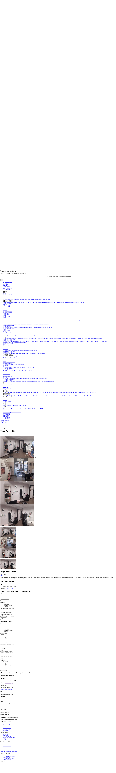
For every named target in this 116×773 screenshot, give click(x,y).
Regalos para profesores (31, 392)
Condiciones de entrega (7, 726)
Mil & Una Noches (54, 302)
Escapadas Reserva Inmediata (31, 320)
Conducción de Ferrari (10, 381)
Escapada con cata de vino (48, 320)
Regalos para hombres (15, 392)
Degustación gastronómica (26, 353)
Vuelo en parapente (31, 378)
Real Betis (42, 338)
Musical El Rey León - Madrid (12, 341)
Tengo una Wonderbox (7, 288)
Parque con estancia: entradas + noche (66, 335)
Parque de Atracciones (37, 335)
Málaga (16, 405)
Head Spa (30, 367)
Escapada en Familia (31, 324)
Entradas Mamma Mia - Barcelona (17, 299)
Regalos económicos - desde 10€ (27, 302)
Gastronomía (5, 344)
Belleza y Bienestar (6, 368)
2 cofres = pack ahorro (7, 303)
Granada (20, 405)
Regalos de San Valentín (74, 395)
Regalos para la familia (38, 302)
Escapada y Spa (23, 320)
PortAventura (25, 335)
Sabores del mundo (18, 350)
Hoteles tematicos (20, 327)
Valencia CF (50, 338)
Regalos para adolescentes (58, 392)
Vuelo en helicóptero (18, 378)
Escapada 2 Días (71, 320)
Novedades (5, 304)
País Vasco (12, 408)
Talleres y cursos (74, 302)
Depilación (24, 370)
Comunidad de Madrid (38, 408)
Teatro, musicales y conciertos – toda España (26, 341)
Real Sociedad (56, 338)
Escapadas (5, 315)
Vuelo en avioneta (38, 378)
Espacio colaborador (7, 746)
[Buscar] (12, 270)
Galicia (4, 408)
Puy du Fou (8, 335)
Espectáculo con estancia (86, 341)
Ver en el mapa (9, 433)
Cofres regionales (67, 302)
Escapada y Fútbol (83, 320)
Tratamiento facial (20, 364)
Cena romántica (25, 350)
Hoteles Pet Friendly (46, 299)
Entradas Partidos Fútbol (7, 338)
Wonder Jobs (5, 738)
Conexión (2, 421)
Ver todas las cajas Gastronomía (9, 357)
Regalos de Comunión (50, 395)
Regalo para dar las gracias (41, 395)
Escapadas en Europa (7, 324)
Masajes (7, 364)
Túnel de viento (45, 378)
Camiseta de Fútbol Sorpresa (17, 338)
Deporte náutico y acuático (8, 384)
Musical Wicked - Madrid (77, 341)
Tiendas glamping (13, 327)
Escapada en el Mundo (15, 324)
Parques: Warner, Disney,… (16, 302)
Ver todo (10, 294)
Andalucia (8, 408)
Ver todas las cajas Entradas (8, 343)
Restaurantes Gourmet (10, 350)
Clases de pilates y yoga (35, 370)
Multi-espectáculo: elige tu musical (98, 341)
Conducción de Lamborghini (20, 381)
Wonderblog (5, 730)
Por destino (5, 400)
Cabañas (25, 327)
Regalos (4, 424)
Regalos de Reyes (65, 395)
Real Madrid (25, 338)
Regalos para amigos (49, 392)
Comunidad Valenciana (29, 408)
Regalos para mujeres (23, 392)
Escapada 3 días (77, 320)
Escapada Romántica (7, 320)
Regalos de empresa (7, 417)
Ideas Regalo (5, 284)
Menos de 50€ (18, 399)
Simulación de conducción (49, 381)
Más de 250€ (42, 399)
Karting (36, 381)
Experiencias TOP (6, 306)
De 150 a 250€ (37, 399)
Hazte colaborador (6, 744)
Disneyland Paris (20, 335)
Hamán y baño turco (10, 367)
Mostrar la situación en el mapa (6, 689)
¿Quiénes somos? (6, 734)
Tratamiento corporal (13, 364)
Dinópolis (57, 335)
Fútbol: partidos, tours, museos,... (30, 299)
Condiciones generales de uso (8, 758)
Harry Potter (30, 335)
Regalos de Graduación (13, 395)
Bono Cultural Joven (7, 307)
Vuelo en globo (40, 299)
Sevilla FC (46, 338)
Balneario (17, 367)
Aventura (4, 372)
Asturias (23, 408)
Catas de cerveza (18, 353)
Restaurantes (5, 348)
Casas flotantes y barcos (31, 327)
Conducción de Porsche (30, 381)
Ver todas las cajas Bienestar (8, 371)
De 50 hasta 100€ (24, 399)
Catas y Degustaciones (7, 351)
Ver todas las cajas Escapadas (8, 328)
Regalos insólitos (61, 302)
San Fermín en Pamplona (8, 412)
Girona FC (61, 338)
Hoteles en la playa (23, 324)
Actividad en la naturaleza (18, 384)
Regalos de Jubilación (32, 395)
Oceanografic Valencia (51, 335)
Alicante (23, 405)
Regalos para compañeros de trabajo (78, 392)
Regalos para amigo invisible (90, 392)
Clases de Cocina (15, 356)
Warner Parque (14, 335)
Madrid (4, 405)
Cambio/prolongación (7, 728)
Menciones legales (6, 757)
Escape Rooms (16, 342)
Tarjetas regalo (5, 285)
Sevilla (11, 405)
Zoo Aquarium (44, 335)
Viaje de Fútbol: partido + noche (87, 338)
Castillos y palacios (46, 327)
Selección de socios (6, 739)
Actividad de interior (27, 384)
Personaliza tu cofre (6, 729)
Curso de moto (41, 381)
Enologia (8, 353)
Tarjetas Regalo (6, 415)
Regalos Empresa (6, 286)
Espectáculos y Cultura (7, 339)
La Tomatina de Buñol (17, 412)
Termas (20, 367)
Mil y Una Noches (64, 320)
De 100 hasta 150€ (31, 399)
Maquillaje (29, 370)
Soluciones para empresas (8, 743)
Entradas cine (10, 342)
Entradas (4, 329)
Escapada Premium (57, 320)
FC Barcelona (30, 338)
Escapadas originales (7, 302)
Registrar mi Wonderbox (7, 725)
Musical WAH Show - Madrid (41, 341)
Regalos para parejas (46, 302)
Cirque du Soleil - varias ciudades (53, 341)
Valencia (13, 405)
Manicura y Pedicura (10, 370)
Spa (3, 365)
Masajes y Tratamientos (7, 362)
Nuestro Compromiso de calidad (9, 737)
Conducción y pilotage (7, 379)
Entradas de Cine (80, 302)
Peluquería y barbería (18, 370)
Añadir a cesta (3, 616)
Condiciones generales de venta (9, 756)
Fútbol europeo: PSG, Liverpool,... (74, 338)
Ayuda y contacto (6, 289)
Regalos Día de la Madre (92, 395)
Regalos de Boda (6, 313)
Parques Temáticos (6, 332)
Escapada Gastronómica (15, 320)
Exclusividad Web (6, 305)
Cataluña (20, 408)
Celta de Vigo (65, 338)
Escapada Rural (40, 320)
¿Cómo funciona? (6, 724)
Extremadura (16, 408)
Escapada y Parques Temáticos (93, 320)
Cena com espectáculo (32, 350)
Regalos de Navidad (58, 395)
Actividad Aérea (6, 376)
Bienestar (4, 358)
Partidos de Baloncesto (98, 338)
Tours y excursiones (22, 342)
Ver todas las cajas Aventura (8, 385)
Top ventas (5, 283)
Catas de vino (12, 353)
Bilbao (26, 405)
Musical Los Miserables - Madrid (66, 341)
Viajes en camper (46, 324)
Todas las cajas (6, 293)
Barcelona (8, 405)
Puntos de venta (6, 735)
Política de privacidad (7, 759)
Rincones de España (39, 324)
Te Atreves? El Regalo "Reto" (36, 384)
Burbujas (8, 327)
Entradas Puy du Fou (7, 299)
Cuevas (51, 327)
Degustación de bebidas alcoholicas (38, 353)
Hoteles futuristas (39, 327)
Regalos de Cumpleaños (7, 282)
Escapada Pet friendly (103, 320)
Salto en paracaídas (10, 378)
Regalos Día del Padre (83, 395)
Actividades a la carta (7, 736)
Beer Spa (33, 367)
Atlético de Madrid (36, 338)
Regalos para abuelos (67, 392)
